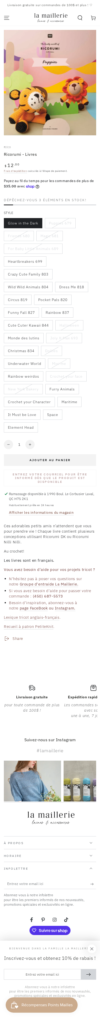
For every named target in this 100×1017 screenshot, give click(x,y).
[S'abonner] (93, 884)
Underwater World (24, 365)
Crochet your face (66, 377)
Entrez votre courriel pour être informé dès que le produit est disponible (50, 478)
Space (54, 416)
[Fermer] (91, 948)
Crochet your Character (29, 403)
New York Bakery (23, 390)
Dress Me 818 (71, 288)
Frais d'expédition (15, 171)
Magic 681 (51, 237)
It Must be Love (22, 416)
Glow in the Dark (23, 224)
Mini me (61, 365)
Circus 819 (19, 301)
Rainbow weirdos (23, 377)
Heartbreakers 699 (25, 263)
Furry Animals (62, 390)
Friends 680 (19, 237)
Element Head (21, 429)
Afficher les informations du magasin (41, 512)
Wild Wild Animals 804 (28, 288)
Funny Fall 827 (21, 314)
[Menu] (6, 18)
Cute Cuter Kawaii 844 (28, 326)
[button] (80, 18)
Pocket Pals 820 (52, 301)
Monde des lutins (23, 339)
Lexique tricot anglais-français (31, 617)
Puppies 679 (60, 224)
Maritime (71, 403)
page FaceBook (34, 608)
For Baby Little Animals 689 (33, 250)
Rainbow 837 (57, 314)
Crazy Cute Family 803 (28, 275)
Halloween (70, 326)
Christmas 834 (21, 352)
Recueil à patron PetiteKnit (28, 626)
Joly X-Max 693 (64, 339)
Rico (7, 147)
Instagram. (65, 608)
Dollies (53, 352)
